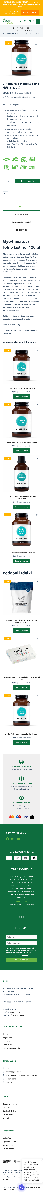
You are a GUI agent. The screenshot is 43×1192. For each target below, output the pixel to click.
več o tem (25, 955)
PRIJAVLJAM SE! (21, 960)
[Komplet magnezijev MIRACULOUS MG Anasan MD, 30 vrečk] (21, 653)
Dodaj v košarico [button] (21, 397)
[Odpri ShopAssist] (22, 1187)
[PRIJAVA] (20, 21)
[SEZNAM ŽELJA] (30, 21)
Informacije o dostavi (14, 1072)
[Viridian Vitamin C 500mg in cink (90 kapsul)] (21, 419)
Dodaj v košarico (27, 181)
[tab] (19, 917)
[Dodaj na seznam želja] (5, 193)
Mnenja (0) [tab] (21, 230)
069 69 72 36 (15, 1012)
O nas (8, 1068)
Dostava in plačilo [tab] (21, 222)
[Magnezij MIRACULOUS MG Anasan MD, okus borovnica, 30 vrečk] (21, 596)
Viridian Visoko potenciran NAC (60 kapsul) (21, 388)
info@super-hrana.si (18, 1015)
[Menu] (38, 21)
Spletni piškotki (35, 1187)
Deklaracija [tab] (21, 214)
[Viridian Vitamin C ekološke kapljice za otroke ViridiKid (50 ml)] (21, 473)
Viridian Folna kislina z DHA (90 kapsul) (21, 552)
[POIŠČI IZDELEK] (25, 21)
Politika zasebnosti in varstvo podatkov (21, 1075)
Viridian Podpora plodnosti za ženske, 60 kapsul (21, 734)
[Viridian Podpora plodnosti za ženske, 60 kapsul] (21, 710)
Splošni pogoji (11, 1079)
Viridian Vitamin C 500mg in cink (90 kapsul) (21, 442)
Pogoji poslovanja (9, 1189)
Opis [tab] (21, 207)
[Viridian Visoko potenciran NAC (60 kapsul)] (21, 365)
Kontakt (9, 1082)
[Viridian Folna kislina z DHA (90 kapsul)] (21, 530)
